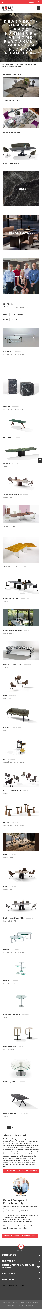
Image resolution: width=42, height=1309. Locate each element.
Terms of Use (20, 1305)
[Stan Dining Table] (21, 149)
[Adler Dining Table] (21, 118)
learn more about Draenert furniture (21, 1171)
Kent (9, 855)
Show (5, 314)
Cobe (9, 696)
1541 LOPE (11, 438)
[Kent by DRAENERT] (21, 842)
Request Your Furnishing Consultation (19, 1235)
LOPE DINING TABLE (15, 1113)
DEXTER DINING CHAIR (16, 790)
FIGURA (10, 822)
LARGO (10, 981)
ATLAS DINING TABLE (16, 598)
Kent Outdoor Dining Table (18, 918)
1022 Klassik (12, 351)
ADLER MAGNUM (14, 527)
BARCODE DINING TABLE (17, 664)
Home (3, 64)
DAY (9, 759)
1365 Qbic (11, 406)
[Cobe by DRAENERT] (21, 683)
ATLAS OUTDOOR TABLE (17, 630)
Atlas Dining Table (14, 567)
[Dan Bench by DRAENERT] (21, 715)
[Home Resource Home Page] (8, 8)
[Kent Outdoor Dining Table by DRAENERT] (21, 905)
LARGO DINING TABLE (16, 1014)
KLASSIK (11, 949)
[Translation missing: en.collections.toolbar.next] (20, 1127)
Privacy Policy (30, 1305)
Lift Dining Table (14, 1082)
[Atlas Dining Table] (21, 87)
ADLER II (11, 463)
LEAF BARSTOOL (14, 1046)
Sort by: (5, 319)
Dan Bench (12, 728)
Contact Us (9, 1255)
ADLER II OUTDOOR (15, 495)
